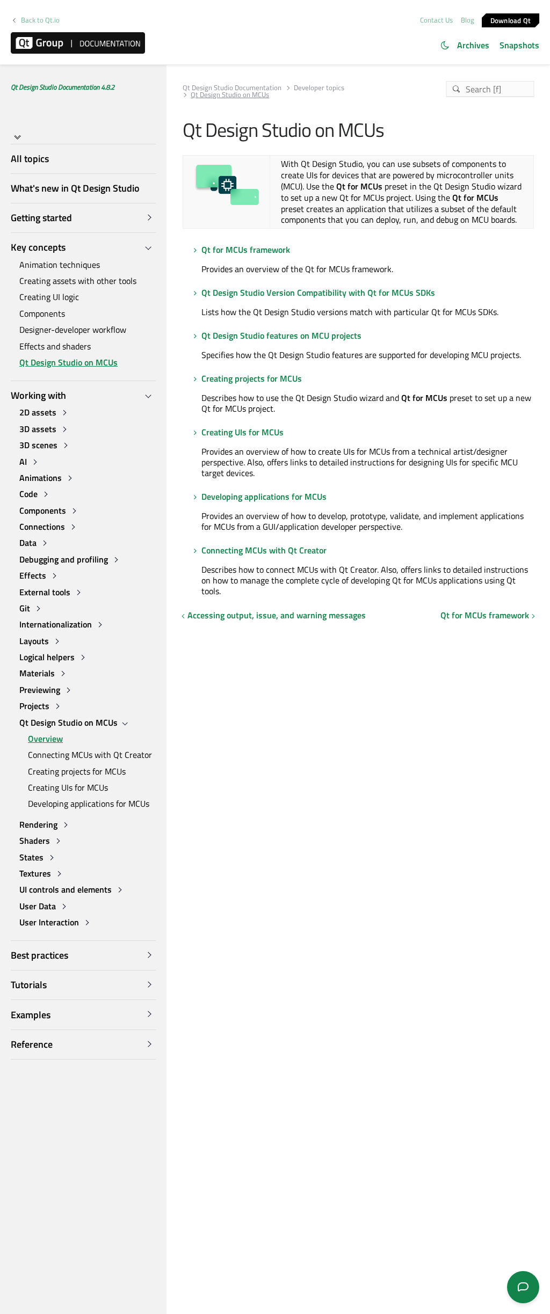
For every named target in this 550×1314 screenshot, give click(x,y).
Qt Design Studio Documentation (232, 87)
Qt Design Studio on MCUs (68, 362)
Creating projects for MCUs (77, 771)
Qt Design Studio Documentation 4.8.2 (62, 87)
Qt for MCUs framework (245, 249)
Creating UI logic (49, 296)
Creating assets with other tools (77, 280)
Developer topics (319, 87)
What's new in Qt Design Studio (75, 188)
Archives (473, 45)
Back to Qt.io (40, 20)
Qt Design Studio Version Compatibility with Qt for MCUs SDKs (318, 292)
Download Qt (510, 19)
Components (42, 313)
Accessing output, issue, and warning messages (276, 615)
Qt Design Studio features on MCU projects (281, 335)
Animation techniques (59, 264)
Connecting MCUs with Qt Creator (90, 754)
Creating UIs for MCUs (68, 787)
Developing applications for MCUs (88, 803)
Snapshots (519, 45)
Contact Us (436, 19)
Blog (467, 19)
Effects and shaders (55, 346)
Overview (45, 738)
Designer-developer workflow (72, 329)
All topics (30, 158)
